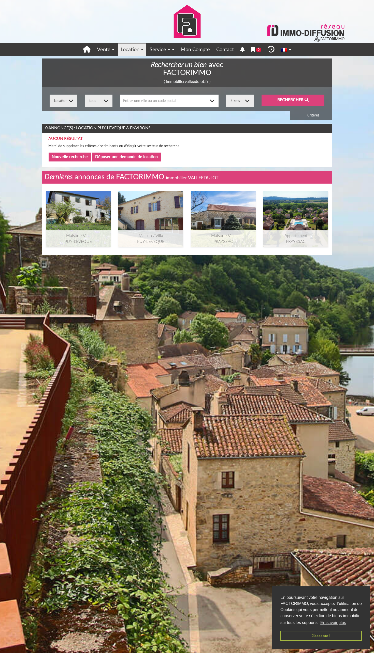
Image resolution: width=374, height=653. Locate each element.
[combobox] (169, 101)
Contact (225, 49)
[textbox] (169, 101)
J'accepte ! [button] (321, 636)
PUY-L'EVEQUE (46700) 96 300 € (78, 212)
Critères (312, 115)
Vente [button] (104, 49)
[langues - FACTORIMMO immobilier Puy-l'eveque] (286, 49)
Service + (161, 49)
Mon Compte (195, 49)
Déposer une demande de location (126, 157)
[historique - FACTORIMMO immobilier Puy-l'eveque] (271, 49)
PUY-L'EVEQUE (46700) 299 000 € (150, 212)
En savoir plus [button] (333, 622)
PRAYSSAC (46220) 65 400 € (295, 212)
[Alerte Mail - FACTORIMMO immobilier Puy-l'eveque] (242, 49)
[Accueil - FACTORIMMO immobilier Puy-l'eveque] (86, 49)
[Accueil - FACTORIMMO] (187, 21)
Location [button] (131, 49)
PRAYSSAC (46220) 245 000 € (223, 212)
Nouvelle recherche (70, 157)
